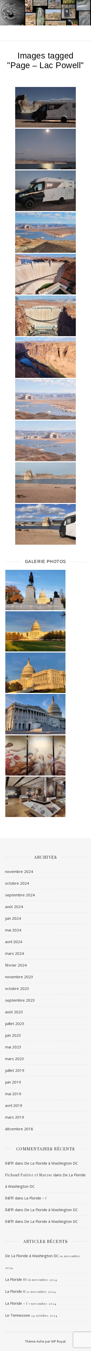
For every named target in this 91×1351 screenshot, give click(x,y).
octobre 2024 (17, 883)
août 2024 (14, 906)
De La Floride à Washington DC (51, 1163)
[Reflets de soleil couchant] (45, 190)
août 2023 (14, 1011)
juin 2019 (13, 1082)
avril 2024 (13, 941)
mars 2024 (14, 953)
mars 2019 (14, 1117)
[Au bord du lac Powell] (45, 107)
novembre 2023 (19, 976)
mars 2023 (14, 1058)
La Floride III (16, 1279)
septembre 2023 (20, 1000)
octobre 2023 (17, 988)
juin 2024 (13, 918)
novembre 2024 (19, 871)
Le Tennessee (17, 1315)
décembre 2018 (19, 1128)
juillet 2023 (14, 1023)
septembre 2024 (20, 894)
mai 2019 (13, 1093)
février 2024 (16, 965)
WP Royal (58, 1341)
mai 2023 (13, 1046)
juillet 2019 (14, 1070)
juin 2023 (13, 1035)
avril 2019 (13, 1105)
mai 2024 (13, 929)
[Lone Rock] (45, 524)
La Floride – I (35, 1197)
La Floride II (15, 1291)
